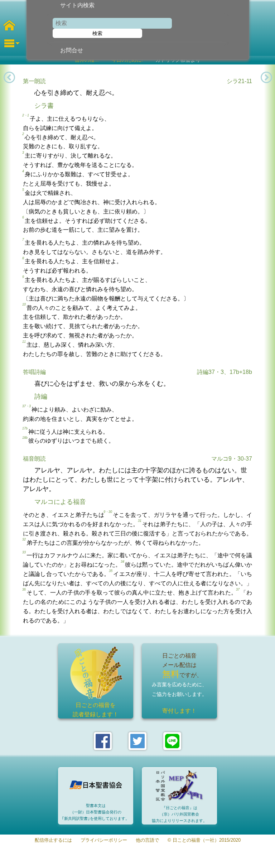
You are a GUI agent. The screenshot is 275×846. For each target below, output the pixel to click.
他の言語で (147, 840)
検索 (97, 33)
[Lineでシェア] (172, 741)
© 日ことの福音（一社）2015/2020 (204, 840)
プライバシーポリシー (104, 840)
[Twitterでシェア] (137, 741)
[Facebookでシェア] (103, 741)
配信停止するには (53, 840)
